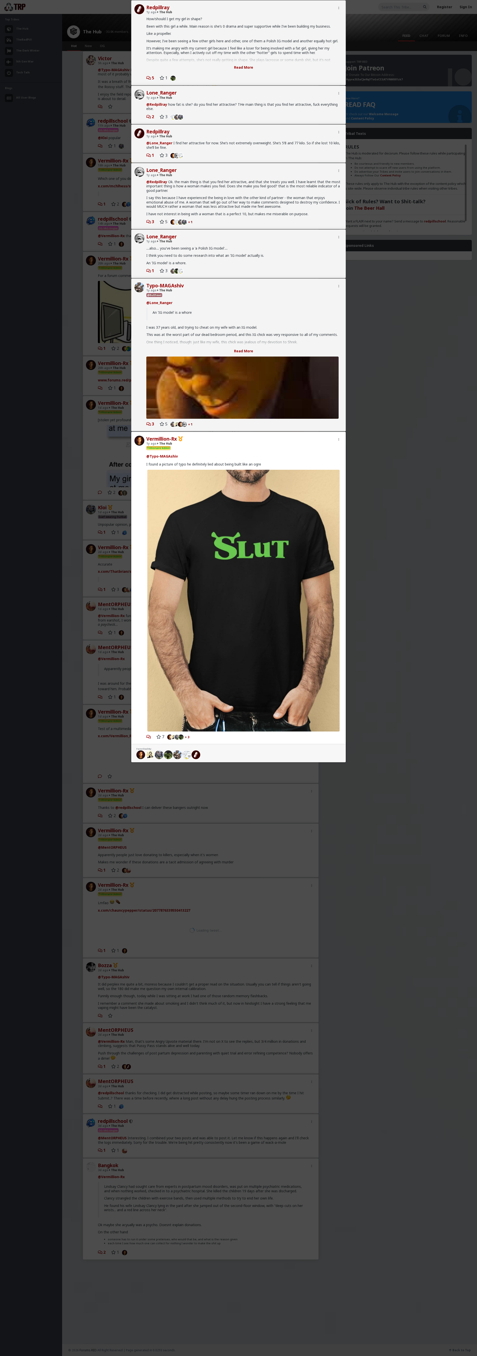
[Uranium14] (196, 754)
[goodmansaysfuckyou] (150, 754)
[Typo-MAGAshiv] (171, 270)
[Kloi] (182, 116)
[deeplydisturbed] (171, 78)
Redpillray (157, 7)
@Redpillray (156, 104)
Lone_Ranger (161, 93)
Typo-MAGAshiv (165, 285)
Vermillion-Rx (161, 439)
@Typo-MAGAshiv (162, 456)
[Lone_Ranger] (185, 424)
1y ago (151, 12)
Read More (243, 67)
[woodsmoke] (171, 116)
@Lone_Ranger (159, 143)
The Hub (165, 12)
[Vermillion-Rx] (171, 155)
